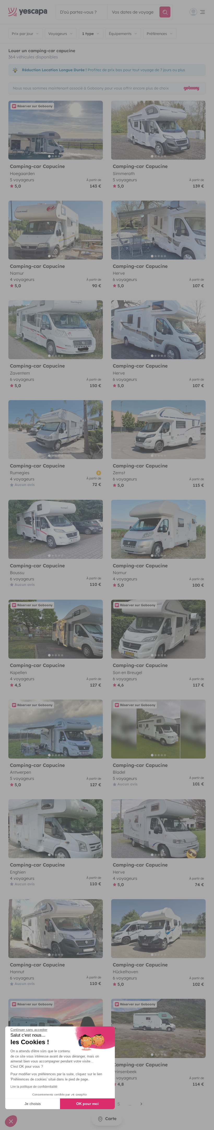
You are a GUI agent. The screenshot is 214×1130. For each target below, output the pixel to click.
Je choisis (33, 1104)
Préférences (157, 33)
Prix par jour (22, 33)
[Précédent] (14, 130)
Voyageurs (57, 33)
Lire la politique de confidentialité (33, 1087)
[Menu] (197, 12)
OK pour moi (87, 1104)
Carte (110, 1118)
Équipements (120, 33)
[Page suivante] (141, 1104)
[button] (11, 1121)
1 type (88, 33)
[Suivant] (96, 130)
